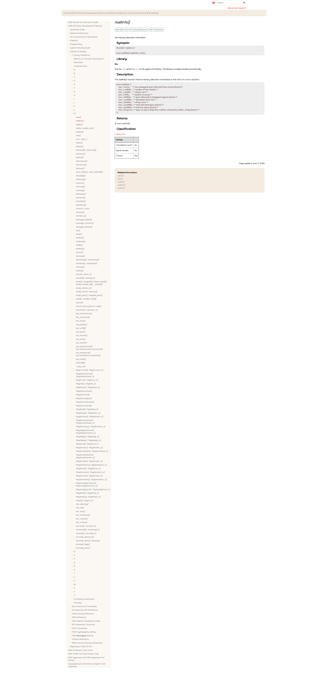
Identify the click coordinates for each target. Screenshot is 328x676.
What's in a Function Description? (89, 59)
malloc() (121, 182)
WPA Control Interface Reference (87, 643)
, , (86, 299)
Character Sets (80, 66)
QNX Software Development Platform (88, 13)
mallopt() (121, 185)
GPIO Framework (79, 628)
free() (120, 179)
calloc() (121, 175)
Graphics (74, 40)
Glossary (78, 603)
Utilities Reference (80, 639)
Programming (76, 44)
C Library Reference (135, 13)
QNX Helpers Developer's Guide (86, 621)
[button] (67, 22)
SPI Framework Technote (83, 624)
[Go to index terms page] (213, 3)
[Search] (244, 2)
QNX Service (83, 635)
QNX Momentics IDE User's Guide (83, 22)
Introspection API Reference (85, 610)
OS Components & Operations (83, 37)
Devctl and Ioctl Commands (84, 606)
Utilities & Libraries (115, 13)
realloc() (121, 188)
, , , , (91, 283)
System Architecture (79, 33)
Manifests (78, 62)
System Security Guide (80, 48)
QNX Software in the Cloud (80, 650)
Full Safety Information (84, 599)
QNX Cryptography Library (84, 632)
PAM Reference (79, 617)
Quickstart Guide (77, 29)
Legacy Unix (120, 134)
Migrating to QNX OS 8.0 (81, 646)
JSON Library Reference (83, 613)
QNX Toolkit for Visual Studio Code (83, 654)
